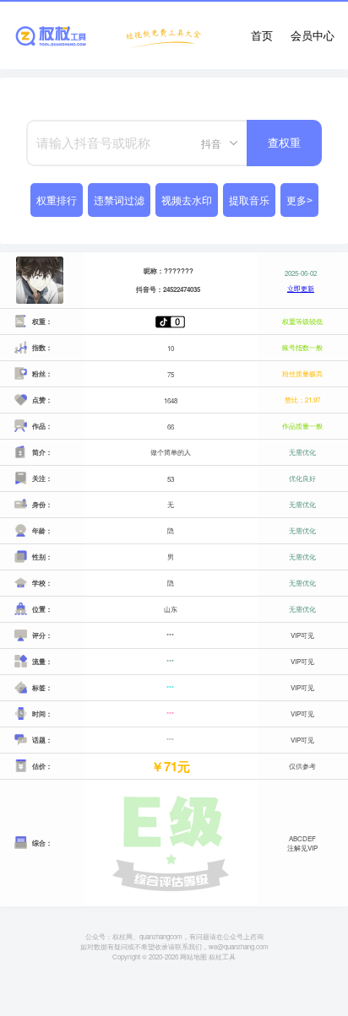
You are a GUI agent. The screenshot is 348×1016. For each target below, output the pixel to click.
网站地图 (193, 956)
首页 (262, 35)
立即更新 (300, 288)
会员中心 (312, 35)
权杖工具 (222, 956)
